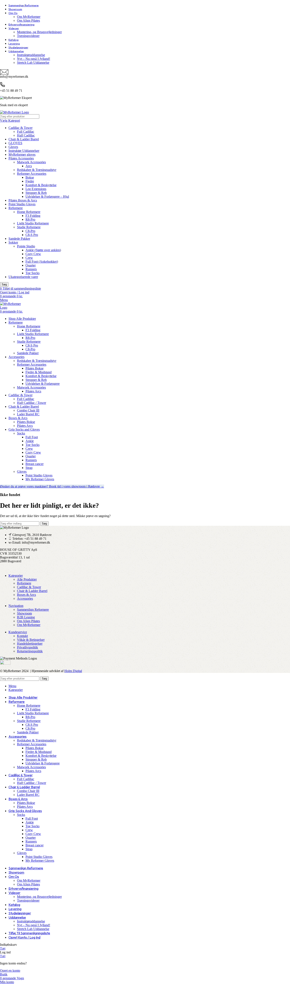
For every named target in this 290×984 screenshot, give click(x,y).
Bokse (29, 177)
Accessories (25, 598)
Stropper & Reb (36, 193)
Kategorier (15, 575)
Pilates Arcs (33, 391)
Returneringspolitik (30, 651)
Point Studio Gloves (21, 204)
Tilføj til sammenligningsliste (29, 933)
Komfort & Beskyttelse (40, 185)
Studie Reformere (29, 227)
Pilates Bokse (34, 368)
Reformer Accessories (31, 173)
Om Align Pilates (28, 20)
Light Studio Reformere (33, 223)
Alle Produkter (27, 579)
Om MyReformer (28, 16)
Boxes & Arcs (26, 594)
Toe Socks (32, 273)
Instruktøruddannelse (31, 55)
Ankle (29, 441)
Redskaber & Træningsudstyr (36, 170)
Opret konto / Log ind (24, 937)
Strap (28, 467)
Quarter (30, 265)
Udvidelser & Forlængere (42, 383)
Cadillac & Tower (20, 128)
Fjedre (29, 181)
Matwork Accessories (31, 162)
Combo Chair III (28, 410)
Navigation (15, 606)
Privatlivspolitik (27, 647)
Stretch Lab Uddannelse (33, 62)
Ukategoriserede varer (23, 277)
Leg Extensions (35, 189)
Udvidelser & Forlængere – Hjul (47, 196)
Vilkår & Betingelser (31, 639)
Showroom (24, 613)
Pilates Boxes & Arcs (22, 200)
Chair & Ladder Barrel (23, 139)
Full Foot (31, 437)
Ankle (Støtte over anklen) (43, 250)
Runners (31, 269)
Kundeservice (17, 632)
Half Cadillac (26, 135)
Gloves (13, 147)
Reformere (15, 208)
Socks (21, 433)
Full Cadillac (25, 131)
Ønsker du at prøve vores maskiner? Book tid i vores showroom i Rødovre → (52, 486)
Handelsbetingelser (29, 643)
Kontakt (22, 636)
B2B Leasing (26, 617)
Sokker (13, 242)
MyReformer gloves (21, 154)
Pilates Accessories (21, 158)
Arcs (28, 166)
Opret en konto (10, 970)
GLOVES (15, 143)
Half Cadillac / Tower (31, 403)
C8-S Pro (31, 235)
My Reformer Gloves (39, 479)
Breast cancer (34, 464)
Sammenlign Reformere (33, 609)
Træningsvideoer (28, 36)
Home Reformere (28, 212)
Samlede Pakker (19, 238)
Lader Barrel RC (28, 414)
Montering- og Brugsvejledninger (39, 32)
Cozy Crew (33, 254)
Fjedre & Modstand (38, 372)
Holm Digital (73, 671)
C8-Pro (30, 231)
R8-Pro (30, 219)
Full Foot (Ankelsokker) (41, 261)
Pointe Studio (26, 246)
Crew (29, 257)
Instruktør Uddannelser (23, 150)
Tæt (2, 948)
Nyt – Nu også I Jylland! (33, 59)
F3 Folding (32, 215)
